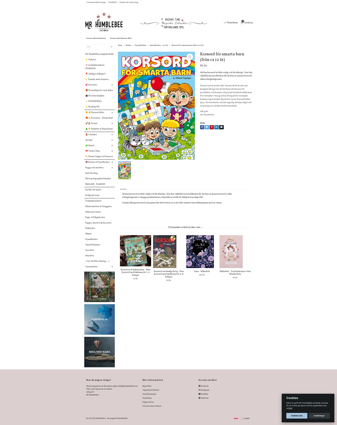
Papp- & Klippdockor (95, 220)
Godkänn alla (297, 416)
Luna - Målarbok (202, 274)
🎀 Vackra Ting (92, 153)
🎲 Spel (88, 142)
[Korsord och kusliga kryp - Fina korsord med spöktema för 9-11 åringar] (168, 254)
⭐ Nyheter (90, 62)
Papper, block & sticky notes (98, 225)
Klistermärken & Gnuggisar (98, 209)
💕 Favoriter (91, 87)
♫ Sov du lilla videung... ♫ (97, 263)
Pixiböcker (90, 231)
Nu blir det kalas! (93, 192)
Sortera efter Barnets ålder (121, 41)
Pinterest (204, 400)
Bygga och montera (94, 170)
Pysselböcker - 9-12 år (159, 48)
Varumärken (91, 269)
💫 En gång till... (93, 109)
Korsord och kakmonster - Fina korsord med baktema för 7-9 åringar (135, 275)
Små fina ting (91, 175)
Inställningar (319, 416)
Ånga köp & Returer (150, 392)
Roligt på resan (92, 198)
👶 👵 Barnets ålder (94, 115)
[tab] (123, 189)
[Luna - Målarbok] (201, 254)
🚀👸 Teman (91, 126)
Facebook (204, 389)
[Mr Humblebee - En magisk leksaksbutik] (106, 24)
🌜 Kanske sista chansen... (97, 82)
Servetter (89, 252)
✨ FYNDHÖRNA (93, 104)
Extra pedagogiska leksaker (98, 181)
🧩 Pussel (89, 148)
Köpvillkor (147, 389)
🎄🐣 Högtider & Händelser (98, 131)
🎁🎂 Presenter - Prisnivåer (98, 120)
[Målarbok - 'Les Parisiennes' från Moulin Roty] (235, 254)
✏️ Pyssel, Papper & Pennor (98, 159)
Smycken (89, 258)
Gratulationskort (93, 203)
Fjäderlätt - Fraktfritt (95, 186)
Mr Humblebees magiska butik (99, 56)
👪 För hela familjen (94, 98)
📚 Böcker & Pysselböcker (97, 164)
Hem (120, 48)
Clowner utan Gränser (151, 409)
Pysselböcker (91, 242)
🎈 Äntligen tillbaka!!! (95, 76)
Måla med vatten (93, 214)
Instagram (204, 392)
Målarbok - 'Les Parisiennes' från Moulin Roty (235, 275)
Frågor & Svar (148, 405)
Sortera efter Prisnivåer (96, 41)
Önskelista (147, 400)
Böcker (128, 48)
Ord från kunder (149, 397)
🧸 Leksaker (91, 137)
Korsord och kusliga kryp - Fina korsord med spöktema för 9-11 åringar (169, 277)
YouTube (204, 397)
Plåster (88, 236)
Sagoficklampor (92, 247)
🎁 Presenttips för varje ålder (99, 93)
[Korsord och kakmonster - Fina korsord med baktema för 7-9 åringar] (135, 253)
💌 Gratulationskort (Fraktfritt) (94, 69)
